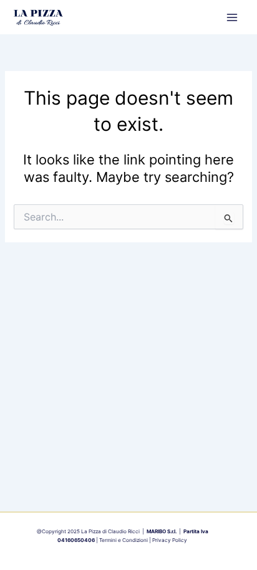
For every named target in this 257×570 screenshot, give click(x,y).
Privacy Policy (169, 540)
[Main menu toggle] (232, 16)
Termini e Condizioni (123, 540)
